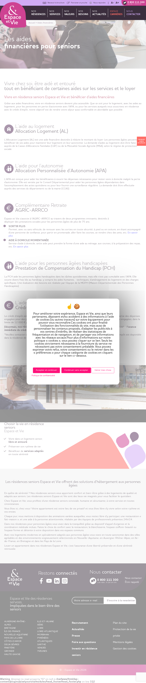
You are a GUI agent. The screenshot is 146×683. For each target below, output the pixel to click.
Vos (83, 13)
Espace (116, 13)
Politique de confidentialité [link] (43, 376)
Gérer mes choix (103, 370)
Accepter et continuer (46, 370)
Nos (38, 13)
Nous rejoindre (99, 3)
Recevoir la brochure (56, 3)
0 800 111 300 (136, 2)
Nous (133, 13)
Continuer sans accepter (76, 370)
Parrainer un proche (79, 3)
